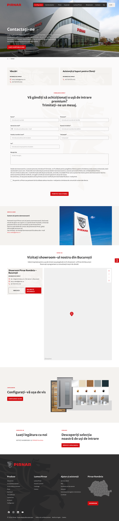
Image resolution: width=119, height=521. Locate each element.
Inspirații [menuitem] (66, 5)
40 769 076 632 (17, 82)
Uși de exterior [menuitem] (49, 5)
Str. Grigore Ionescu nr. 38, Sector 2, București (25, 279)
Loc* (11, 143)
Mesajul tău (13, 152)
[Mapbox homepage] (48, 359)
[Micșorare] (109, 277)
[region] (78, 314)
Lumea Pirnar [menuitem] (78, 5)
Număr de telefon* (65, 125)
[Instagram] (13, 512)
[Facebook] (8, 512)
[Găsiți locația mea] (109, 270)
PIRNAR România (37, 440)
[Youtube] (22, 512)
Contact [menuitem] (97, 5)
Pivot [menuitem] (59, 5)
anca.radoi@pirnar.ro (18, 79)
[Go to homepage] (14, 5)
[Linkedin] (18, 512)
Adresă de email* (15, 125)
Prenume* (63, 117)
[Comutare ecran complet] (109, 280)
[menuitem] (38, 4)
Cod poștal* (63, 134)
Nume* (12, 117)
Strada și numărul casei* (17, 134)
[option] (25, 281)
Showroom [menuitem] (89, 5)
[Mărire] (109, 274)
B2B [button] (111, 5)
